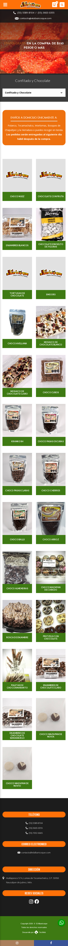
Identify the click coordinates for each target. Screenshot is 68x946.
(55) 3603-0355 (46, 12)
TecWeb (42, 932)
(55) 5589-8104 (25, 12)
